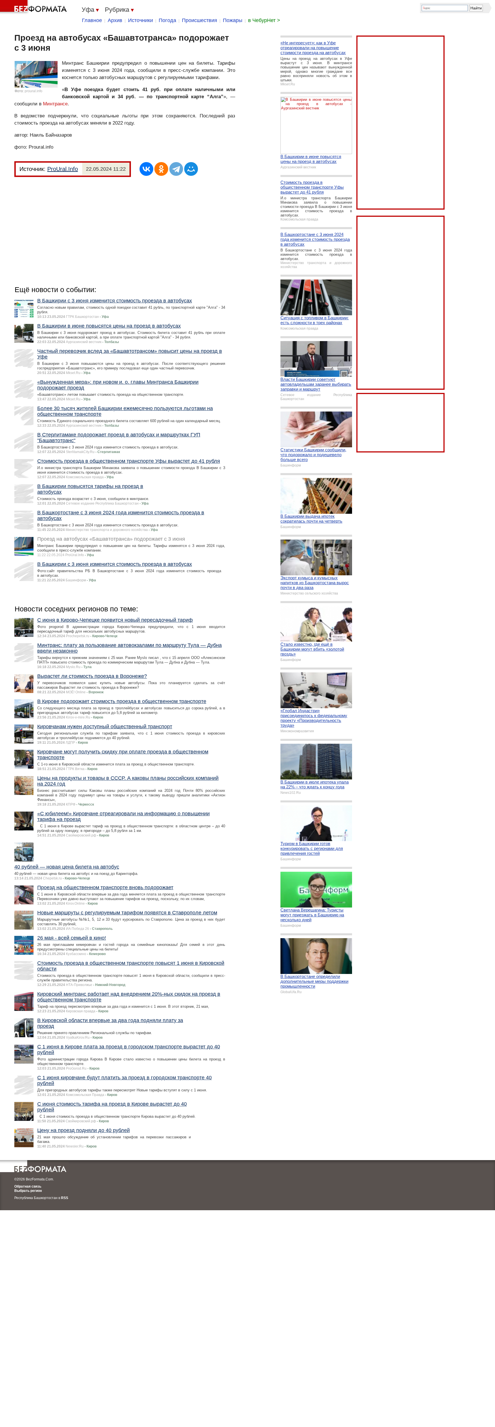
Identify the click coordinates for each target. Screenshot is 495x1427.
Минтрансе (55, 104)
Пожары (232, 20)
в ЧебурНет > (264, 20)
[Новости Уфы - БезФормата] (34, 7)
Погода (167, 20)
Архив (115, 20)
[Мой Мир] (191, 169)
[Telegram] (176, 169)
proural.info (33, 91)
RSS (64, 1198)
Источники (140, 20)
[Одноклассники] (161, 169)
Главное (92, 20)
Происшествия (199, 20)
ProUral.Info (62, 169)
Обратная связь (27, 1186)
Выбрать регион (28, 1191)
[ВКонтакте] (146, 169)
